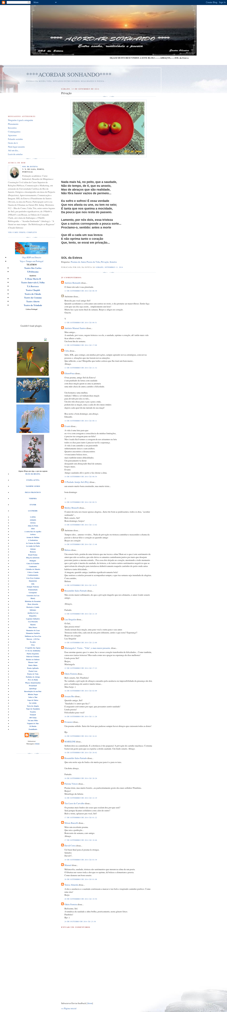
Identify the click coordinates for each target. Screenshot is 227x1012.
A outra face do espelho (32, 531)
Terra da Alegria (33, 706)
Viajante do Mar (33, 723)
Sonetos (113, 261)
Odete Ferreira (70, 673)
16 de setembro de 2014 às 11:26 (80, 716)
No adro (33, 642)
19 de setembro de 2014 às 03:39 (80, 859)
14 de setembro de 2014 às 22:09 (80, 642)
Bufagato (33, 560)
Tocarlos (33, 712)
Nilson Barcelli (71, 822)
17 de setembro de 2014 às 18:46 (80, 840)
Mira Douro (33, 627)
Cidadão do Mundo (33, 569)
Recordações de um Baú (32, 691)
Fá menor (68, 721)
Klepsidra (32, 616)
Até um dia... (13, 150)
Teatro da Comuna (33, 297)
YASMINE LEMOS (33, 486)
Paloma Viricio (71, 783)
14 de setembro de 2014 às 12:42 (80, 525)
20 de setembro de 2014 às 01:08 (80, 879)
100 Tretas (33, 717)
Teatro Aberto (33, 301)
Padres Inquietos (33, 653)
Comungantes (14, 131)
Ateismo (33, 549)
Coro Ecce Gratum (33, 578)
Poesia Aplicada (33, 668)
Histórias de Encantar (33, 601)
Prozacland (33, 685)
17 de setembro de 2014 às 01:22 (80, 817)
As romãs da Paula (33, 546)
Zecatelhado (33, 729)
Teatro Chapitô (33, 290)
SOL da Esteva (30, 166)
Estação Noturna (33, 587)
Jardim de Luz (33, 613)
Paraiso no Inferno (33, 659)
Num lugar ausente (16, 146)
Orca (33, 645)
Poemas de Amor (78, 261)
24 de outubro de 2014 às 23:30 (80, 921)
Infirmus (33, 610)
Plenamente (13, 123)
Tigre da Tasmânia (33, 709)
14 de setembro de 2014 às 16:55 (80, 585)
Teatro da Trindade (33, 305)
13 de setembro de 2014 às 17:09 (80, 345)
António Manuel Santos (75, 328)
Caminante (33, 566)
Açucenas (12, 135)
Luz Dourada (33, 621)
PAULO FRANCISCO (33, 492)
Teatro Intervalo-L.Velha (33, 282)
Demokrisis (33, 581)
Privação (105, 261)
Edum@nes (69, 373)
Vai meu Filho (33, 720)
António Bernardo (72, 282)
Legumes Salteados (33, 619)
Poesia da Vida (93, 261)
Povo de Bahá (33, 680)
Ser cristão (33, 703)
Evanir (67, 426)
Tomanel (33, 714)
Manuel (67, 865)
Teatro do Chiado (33, 293)
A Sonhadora (33, 540)
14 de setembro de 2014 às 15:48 (80, 544)
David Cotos (70, 845)
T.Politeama (33, 271)
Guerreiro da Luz (33, 595)
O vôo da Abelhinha (32, 650)
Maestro (33, 624)
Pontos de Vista (32, 674)
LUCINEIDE (33, 511)
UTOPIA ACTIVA (32, 480)
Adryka (33, 523)
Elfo (32, 584)
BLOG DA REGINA (32, 474)
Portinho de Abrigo (33, 677)
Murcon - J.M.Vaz (32, 639)
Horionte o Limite (32, 607)
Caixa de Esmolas (32, 563)
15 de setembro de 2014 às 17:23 (80, 668)
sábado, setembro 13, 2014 (109, 267)
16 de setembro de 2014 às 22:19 (80, 798)
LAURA (33, 517)
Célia (66, 350)
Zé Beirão (32, 726)
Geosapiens (33, 592)
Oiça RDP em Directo (31, 257)
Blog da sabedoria (32, 557)
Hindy (33, 598)
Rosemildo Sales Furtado (75, 590)
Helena (67, 549)
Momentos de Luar (33, 630)
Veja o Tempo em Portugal (31, 261)
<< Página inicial (68, 1008)
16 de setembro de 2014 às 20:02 (80, 752)
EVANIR (33, 504)
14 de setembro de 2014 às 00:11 (80, 421)
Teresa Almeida (71, 884)
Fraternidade (33, 589)
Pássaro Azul (33, 662)
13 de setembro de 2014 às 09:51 (80, 322)
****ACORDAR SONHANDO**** (69, 74)
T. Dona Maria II (33, 278)
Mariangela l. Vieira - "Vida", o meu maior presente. (87, 647)
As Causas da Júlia (33, 543)
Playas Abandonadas (33, 683)
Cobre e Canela (32, 572)
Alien (33, 528)
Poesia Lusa (33, 671)
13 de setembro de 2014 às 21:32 (80, 368)
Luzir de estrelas (15, 154)
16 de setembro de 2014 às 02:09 (80, 691)
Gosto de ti (13, 142)
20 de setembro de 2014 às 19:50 (80, 899)
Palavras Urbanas (32, 656)
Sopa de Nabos (32, 700)
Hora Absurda (33, 604)
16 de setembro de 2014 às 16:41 (80, 736)
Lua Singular (70, 619)
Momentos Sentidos (33, 633)
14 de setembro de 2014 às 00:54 (80, 476)
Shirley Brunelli (71, 507)
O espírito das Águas (32, 648)
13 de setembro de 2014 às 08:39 (80, 291)
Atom (89, 1003)
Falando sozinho (15, 139)
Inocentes (12, 127)
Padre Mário (32, 665)
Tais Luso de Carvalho (74, 803)
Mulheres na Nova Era (33, 636)
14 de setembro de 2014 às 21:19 (80, 614)
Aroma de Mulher (32, 537)
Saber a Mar (32, 697)
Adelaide (33, 520)
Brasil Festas (32, 555)
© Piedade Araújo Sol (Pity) (76, 481)
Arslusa (33, 534)
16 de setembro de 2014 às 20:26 (80, 778)
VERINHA (33, 498)
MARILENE (70, 741)
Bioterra (33, 552)
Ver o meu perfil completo (22, 232)
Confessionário (33, 575)
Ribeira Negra (33, 694)
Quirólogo (33, 688)
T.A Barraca (33, 286)
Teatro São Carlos (32, 267)
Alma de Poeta (33, 526)
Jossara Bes (69, 696)
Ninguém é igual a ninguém (20, 120)
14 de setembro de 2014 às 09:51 (80, 502)
